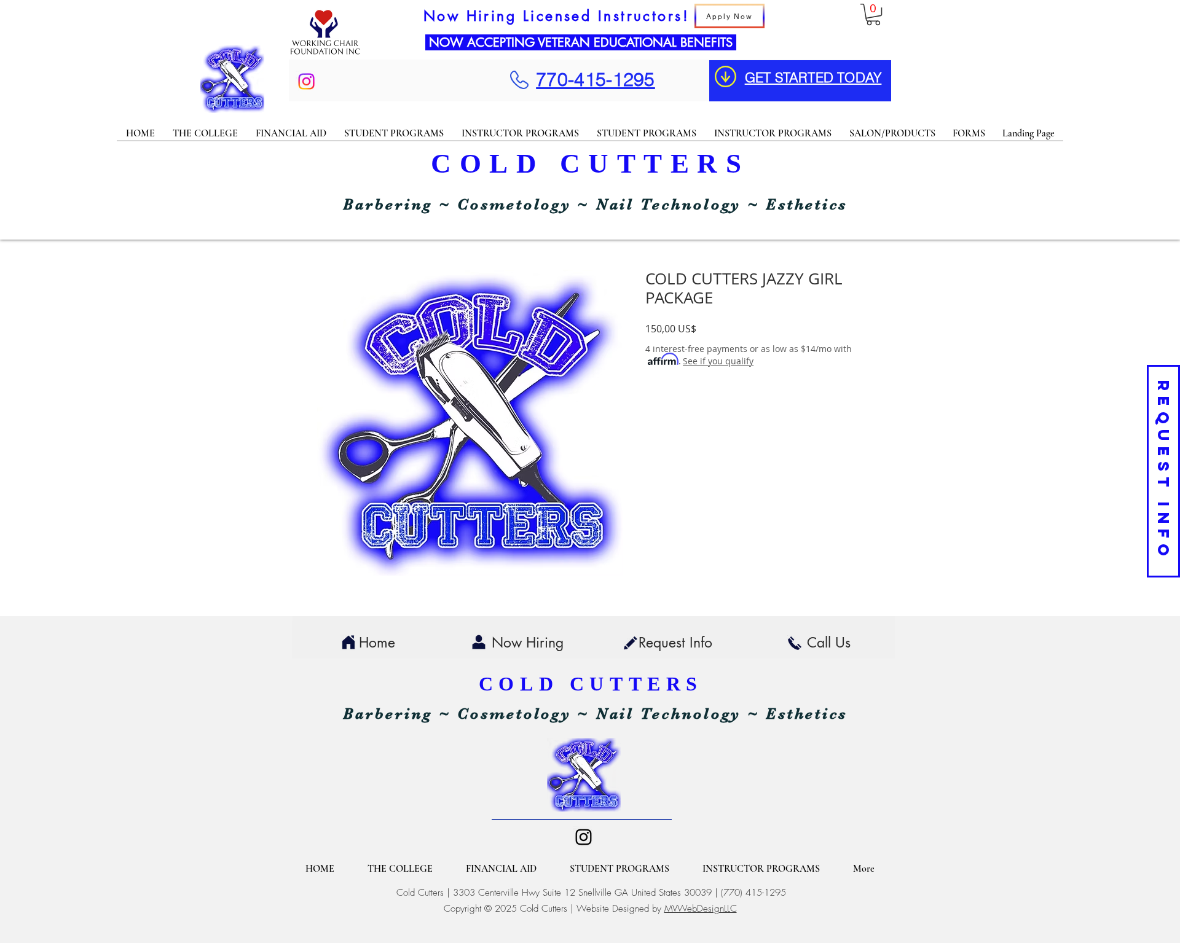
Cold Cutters (420, 892)
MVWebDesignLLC (700, 908)
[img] (325, 54)
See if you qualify (718, 361)
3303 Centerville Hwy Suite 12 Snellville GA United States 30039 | (587, 892)
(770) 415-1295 (753, 892)
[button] (873, 14)
